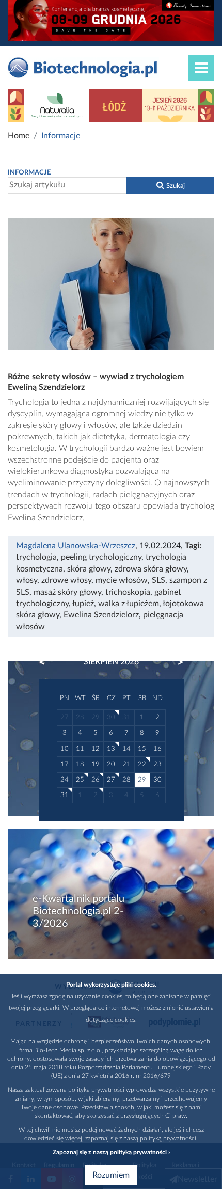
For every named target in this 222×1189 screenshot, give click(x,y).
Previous (47, 662)
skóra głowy (88, 569)
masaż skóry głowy (67, 592)
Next (175, 662)
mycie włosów (122, 580)
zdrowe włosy (66, 580)
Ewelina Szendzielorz (101, 615)
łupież (83, 603)
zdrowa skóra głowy (151, 569)
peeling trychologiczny (101, 557)
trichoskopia (127, 592)
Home (18, 136)
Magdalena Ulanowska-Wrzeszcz (75, 546)
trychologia (36, 557)
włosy (26, 580)
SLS (158, 580)
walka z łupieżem (128, 603)
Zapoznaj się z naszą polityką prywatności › (111, 1152)
